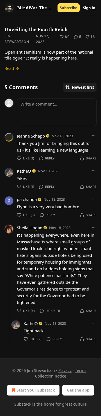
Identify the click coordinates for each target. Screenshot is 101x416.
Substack (22, 404)
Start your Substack (36, 390)
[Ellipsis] (93, 135)
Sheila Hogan (29, 227)
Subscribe (68, 7)
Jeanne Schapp (31, 136)
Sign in (89, 7)
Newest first (83, 87)
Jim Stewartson (16, 39)
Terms (80, 370)
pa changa (27, 199)
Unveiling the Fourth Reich (36, 29)
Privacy (65, 370)
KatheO (24, 171)
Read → (11, 68)
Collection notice (50, 376)
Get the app (78, 390)
